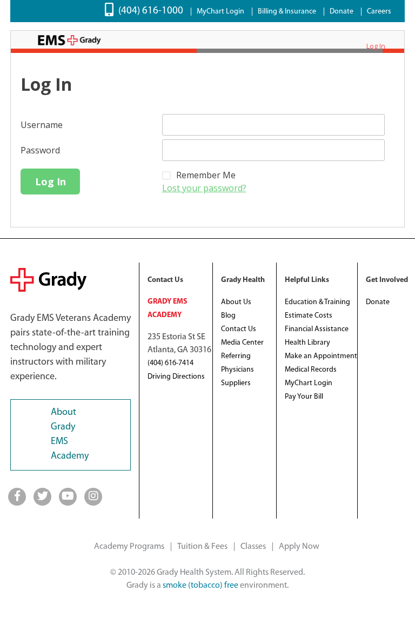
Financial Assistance (317, 329)
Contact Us (238, 329)
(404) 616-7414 (170, 363)
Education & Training (317, 302)
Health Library (307, 343)
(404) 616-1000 (150, 11)
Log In (375, 46)
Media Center (242, 343)
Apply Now (299, 546)
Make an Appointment (321, 356)
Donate (341, 12)
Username (42, 125)
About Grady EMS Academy (70, 434)
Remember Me (206, 175)
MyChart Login (220, 12)
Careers (379, 12)
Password (40, 150)
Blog (228, 316)
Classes (253, 546)
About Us (236, 302)
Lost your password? (204, 188)
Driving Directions (176, 377)
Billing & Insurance (287, 12)
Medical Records (311, 370)
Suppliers (236, 383)
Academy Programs (129, 546)
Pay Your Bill (304, 397)
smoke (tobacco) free (200, 585)
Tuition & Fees (202, 546)
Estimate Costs (308, 316)
